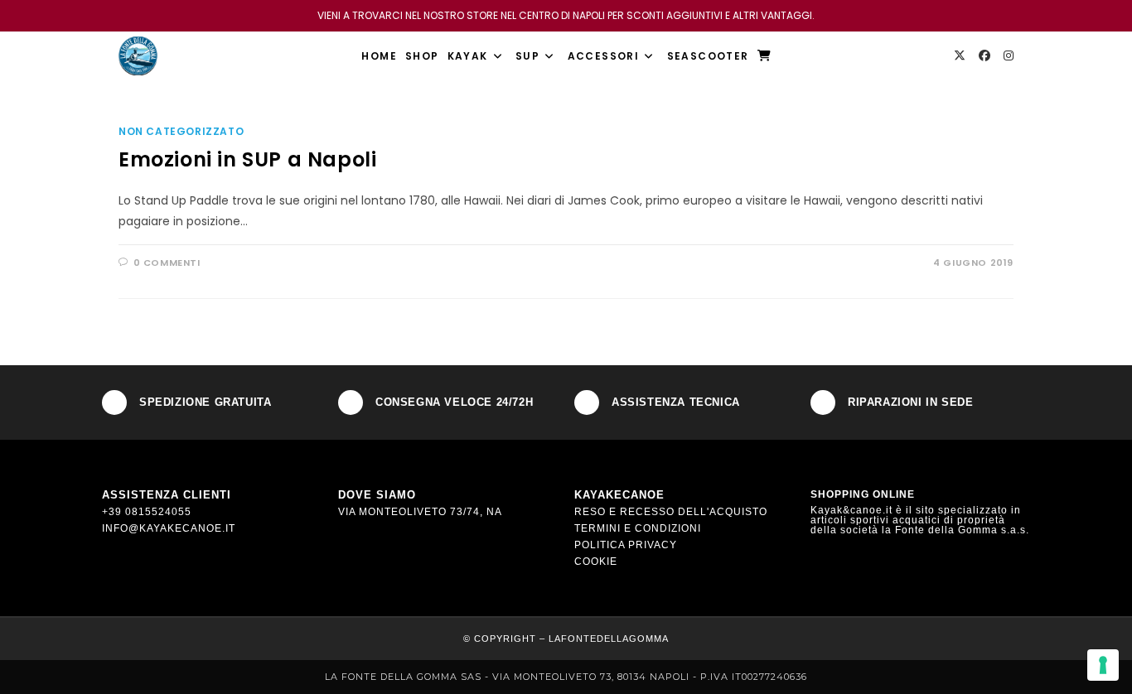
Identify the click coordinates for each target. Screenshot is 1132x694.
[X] (959, 55)
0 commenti (167, 262)
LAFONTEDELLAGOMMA (609, 638)
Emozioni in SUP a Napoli (247, 159)
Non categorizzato (181, 131)
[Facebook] (984, 55)
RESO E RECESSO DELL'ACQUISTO (670, 512)
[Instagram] (1008, 55)
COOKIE (595, 561)
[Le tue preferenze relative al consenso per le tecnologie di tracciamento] (1103, 665)
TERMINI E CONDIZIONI (637, 528)
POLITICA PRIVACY (625, 545)
